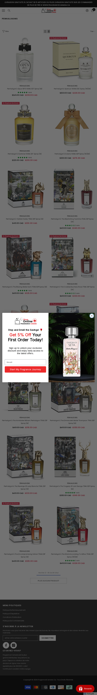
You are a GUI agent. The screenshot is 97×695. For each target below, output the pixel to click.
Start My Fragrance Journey (25, 369)
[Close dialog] (92, 316)
